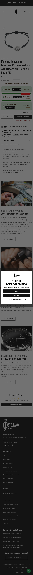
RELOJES (16, 295)
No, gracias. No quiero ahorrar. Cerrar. (16, 299)
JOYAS (16, 291)
